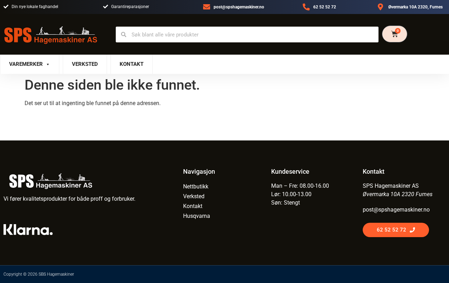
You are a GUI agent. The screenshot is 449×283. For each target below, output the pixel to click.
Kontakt (131, 64)
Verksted (85, 64)
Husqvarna (196, 216)
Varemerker (26, 64)
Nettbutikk (195, 186)
